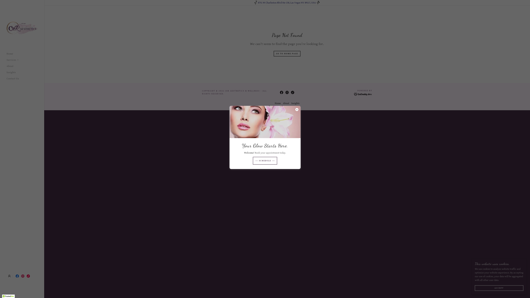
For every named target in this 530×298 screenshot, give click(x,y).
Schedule (265, 161)
